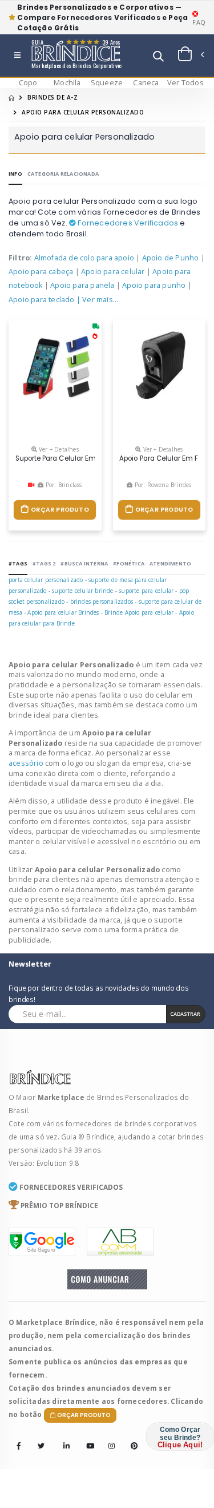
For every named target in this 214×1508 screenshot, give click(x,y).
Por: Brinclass (63, 485)
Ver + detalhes (58, 449)
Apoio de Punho (170, 258)
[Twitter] (41, 1446)
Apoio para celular (113, 271)
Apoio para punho (153, 285)
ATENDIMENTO (170, 563)
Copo (28, 83)
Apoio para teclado (42, 299)
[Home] (11, 97)
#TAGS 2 (44, 563)
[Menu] (17, 56)
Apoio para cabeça (41, 271)
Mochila (67, 83)
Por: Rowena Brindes (161, 485)
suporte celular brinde (82, 591)
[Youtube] (86, 1438)
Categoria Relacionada (63, 173)
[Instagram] (108, 1438)
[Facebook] (19, 1446)
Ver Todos (185, 83)
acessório (27, 763)
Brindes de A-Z (52, 97)
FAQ (198, 22)
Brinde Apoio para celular (138, 612)
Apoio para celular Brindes (63, 612)
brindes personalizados (101, 601)
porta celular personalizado (46, 580)
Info (15, 173)
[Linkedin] (63, 1438)
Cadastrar (185, 1014)
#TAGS (18, 563)
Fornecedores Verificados (127, 223)
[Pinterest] (130, 1438)
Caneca (146, 83)
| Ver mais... (97, 299)
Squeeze (107, 83)
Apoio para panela (82, 285)
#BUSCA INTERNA (84, 563)
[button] (158, 57)
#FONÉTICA (128, 563)
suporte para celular (146, 591)
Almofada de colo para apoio (84, 258)
